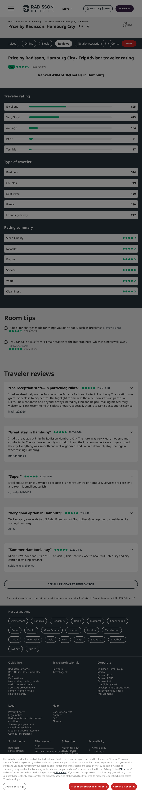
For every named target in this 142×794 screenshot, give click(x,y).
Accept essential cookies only (89, 786)
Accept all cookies (124, 786)
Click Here (125, 769)
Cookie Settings (14, 786)
